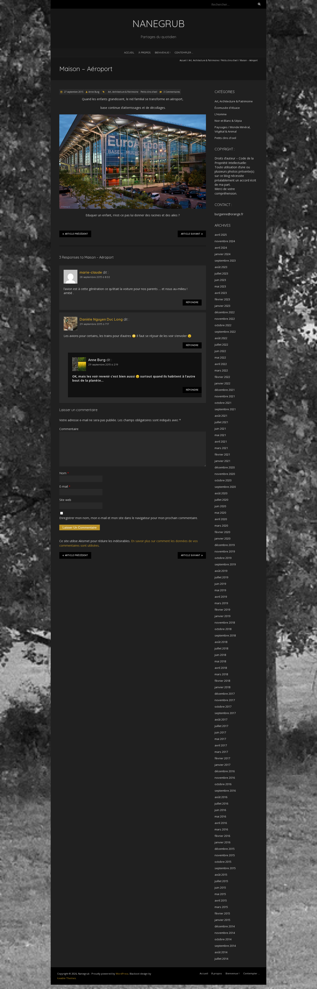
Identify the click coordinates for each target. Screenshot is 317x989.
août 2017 (221, 719)
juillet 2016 (221, 803)
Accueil (129, 52)
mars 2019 (221, 603)
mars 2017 (221, 752)
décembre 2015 (225, 849)
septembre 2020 (225, 487)
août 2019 (221, 571)
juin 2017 (220, 732)
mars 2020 (221, 525)
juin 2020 (220, 506)
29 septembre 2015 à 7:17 (94, 324)
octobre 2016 (223, 784)
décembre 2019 (225, 545)
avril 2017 (221, 745)
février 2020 (222, 532)
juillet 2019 (221, 577)
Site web (65, 500)
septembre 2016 (225, 790)
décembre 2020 (225, 467)
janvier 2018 (222, 687)
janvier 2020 (222, 538)
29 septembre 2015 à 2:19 (103, 364)
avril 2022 (221, 364)
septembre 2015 (225, 868)
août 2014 (221, 952)
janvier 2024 (222, 254)
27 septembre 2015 (73, 91)
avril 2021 (221, 441)
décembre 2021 (225, 390)
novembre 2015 (225, 855)
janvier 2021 (222, 461)
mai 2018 (220, 661)
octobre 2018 (223, 629)
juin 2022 (220, 351)
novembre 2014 (225, 933)
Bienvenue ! (162, 52)
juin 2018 (220, 655)
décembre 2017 (225, 694)
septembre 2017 (225, 713)
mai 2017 (220, 739)
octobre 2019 (223, 558)
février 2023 (222, 299)
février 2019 (222, 609)
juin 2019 (220, 584)
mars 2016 (221, 829)
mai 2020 (220, 513)
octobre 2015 (223, 862)
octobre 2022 (223, 325)
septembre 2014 (225, 946)
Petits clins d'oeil (229, 60)
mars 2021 (221, 448)
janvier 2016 (222, 842)
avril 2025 (221, 235)
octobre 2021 (223, 403)
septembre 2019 (225, 564)
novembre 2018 (225, 622)
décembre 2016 (225, 771)
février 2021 (222, 454)
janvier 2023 (222, 306)
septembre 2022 (225, 332)
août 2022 (221, 338)
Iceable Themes (66, 978)
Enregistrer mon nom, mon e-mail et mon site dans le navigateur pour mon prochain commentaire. (128, 518)
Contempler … (184, 52)
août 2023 (221, 267)
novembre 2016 (225, 778)
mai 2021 (220, 435)
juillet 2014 (221, 959)
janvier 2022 (222, 383)
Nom (64, 473)
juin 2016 (220, 810)
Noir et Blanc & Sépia (228, 121)
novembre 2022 (225, 319)
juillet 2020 (221, 500)
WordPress (122, 973)
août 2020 (221, 493)
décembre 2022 (225, 312)
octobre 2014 (223, 939)
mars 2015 (221, 907)
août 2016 (221, 797)
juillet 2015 (221, 881)
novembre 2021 (225, 396)
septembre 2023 (225, 260)
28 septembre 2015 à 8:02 (95, 277)
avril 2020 (221, 519)
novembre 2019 (225, 551)
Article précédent (76, 233)
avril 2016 (221, 823)
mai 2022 (220, 357)
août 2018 (221, 642)
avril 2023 (221, 293)
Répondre (192, 302)
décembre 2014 (225, 926)
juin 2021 (220, 429)
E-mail (64, 486)
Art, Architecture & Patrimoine (204, 60)
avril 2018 (221, 668)
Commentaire (68, 429)
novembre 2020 (225, 474)
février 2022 (222, 377)
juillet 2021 (221, 422)
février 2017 (222, 758)
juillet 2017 (221, 726)
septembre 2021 (225, 409)
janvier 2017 (222, 765)
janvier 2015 (222, 920)
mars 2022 (221, 370)
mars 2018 (221, 674)
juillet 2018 (221, 648)
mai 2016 (220, 816)
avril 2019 (221, 597)
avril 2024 (221, 248)
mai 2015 (220, 894)
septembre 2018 (225, 635)
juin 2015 (220, 887)
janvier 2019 (222, 616)
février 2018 (222, 681)
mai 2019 (220, 590)
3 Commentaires (171, 91)
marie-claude (91, 272)
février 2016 (222, 836)
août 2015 (221, 875)
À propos (144, 52)
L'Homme (221, 114)
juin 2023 (220, 280)
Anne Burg (93, 91)
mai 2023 (220, 286)
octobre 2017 (223, 706)
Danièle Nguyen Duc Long (101, 319)
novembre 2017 (225, 700)
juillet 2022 (221, 344)
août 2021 (221, 416)
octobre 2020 (223, 480)
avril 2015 (221, 900)
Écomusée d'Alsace (227, 108)
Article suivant (190, 233)
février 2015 (222, 913)
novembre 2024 (225, 241)
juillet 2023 (221, 273)
